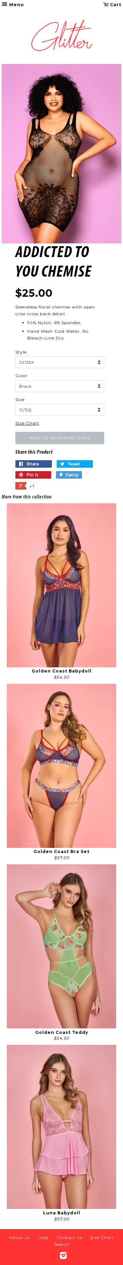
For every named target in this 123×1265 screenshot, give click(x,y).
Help (43, 1237)
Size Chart (27, 423)
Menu (16, 4)
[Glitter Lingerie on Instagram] (63, 1257)
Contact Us (69, 1237)
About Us (19, 1237)
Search (61, 1244)
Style (21, 352)
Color (21, 375)
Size (20, 399)
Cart (115, 4)
